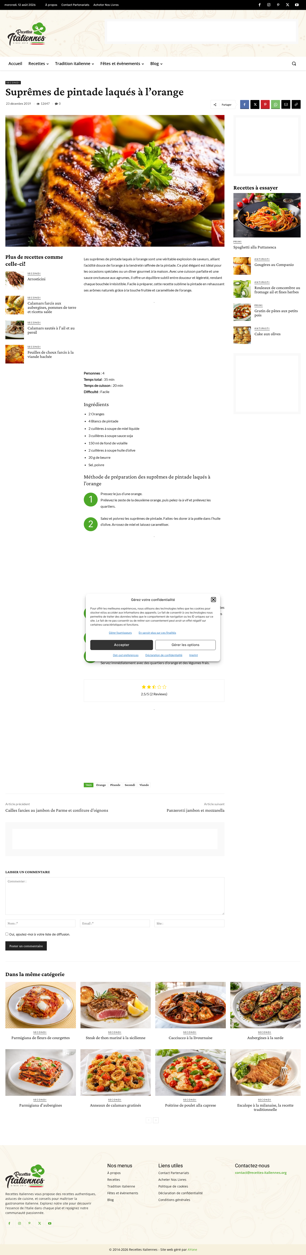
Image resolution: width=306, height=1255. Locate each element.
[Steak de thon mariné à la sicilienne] (115, 1005)
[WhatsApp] (275, 104)
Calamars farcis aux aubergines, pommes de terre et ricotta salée (52, 307)
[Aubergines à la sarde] (265, 1005)
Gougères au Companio (274, 264)
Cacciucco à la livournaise (190, 1037)
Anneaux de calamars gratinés (115, 1105)
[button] (213, 599)
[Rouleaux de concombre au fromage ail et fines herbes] (242, 289)
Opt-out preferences (125, 655)
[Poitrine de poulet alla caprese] (190, 1072)
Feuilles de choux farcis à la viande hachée (51, 354)
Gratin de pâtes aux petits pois (276, 312)
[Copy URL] (296, 104)
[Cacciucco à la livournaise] (190, 1005)
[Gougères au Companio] (242, 266)
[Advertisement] (201, 31)
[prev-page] (148, 1120)
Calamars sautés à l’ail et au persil (51, 330)
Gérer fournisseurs (120, 632)
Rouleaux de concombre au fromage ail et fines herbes (277, 289)
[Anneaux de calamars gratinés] (115, 1072)
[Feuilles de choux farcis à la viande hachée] (14, 354)
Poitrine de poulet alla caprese (190, 1105)
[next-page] (156, 1120)
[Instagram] (269, 5)
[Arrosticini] (14, 281)
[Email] (285, 104)
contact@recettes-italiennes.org (261, 1172)
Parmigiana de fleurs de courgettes (40, 1037)
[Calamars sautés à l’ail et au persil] (14, 330)
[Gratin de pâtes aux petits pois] (242, 312)
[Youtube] (297, 5)
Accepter (121, 645)
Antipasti (262, 259)
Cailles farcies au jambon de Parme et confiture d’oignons (56, 810)
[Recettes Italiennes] (56, 33)
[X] (287, 5)
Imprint (193, 655)
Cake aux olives (267, 333)
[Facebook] (259, 5)
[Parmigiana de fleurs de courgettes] (40, 1005)
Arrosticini (36, 278)
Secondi (13, 82)
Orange (101, 785)
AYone (192, 1249)
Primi (237, 241)
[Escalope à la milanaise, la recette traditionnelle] (265, 1072)
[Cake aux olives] (242, 335)
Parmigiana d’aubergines (40, 1105)
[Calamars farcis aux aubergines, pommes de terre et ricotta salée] (14, 305)
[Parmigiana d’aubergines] (40, 1072)
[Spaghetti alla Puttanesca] (267, 215)
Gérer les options (185, 645)
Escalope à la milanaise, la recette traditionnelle (265, 1107)
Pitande (115, 785)
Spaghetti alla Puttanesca (254, 247)
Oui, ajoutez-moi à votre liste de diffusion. (39, 934)
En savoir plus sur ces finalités (157, 632)
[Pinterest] (278, 5)
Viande (144, 785)
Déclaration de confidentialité (163, 655)
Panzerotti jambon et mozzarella (195, 810)
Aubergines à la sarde (265, 1037)
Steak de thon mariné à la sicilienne (115, 1037)
